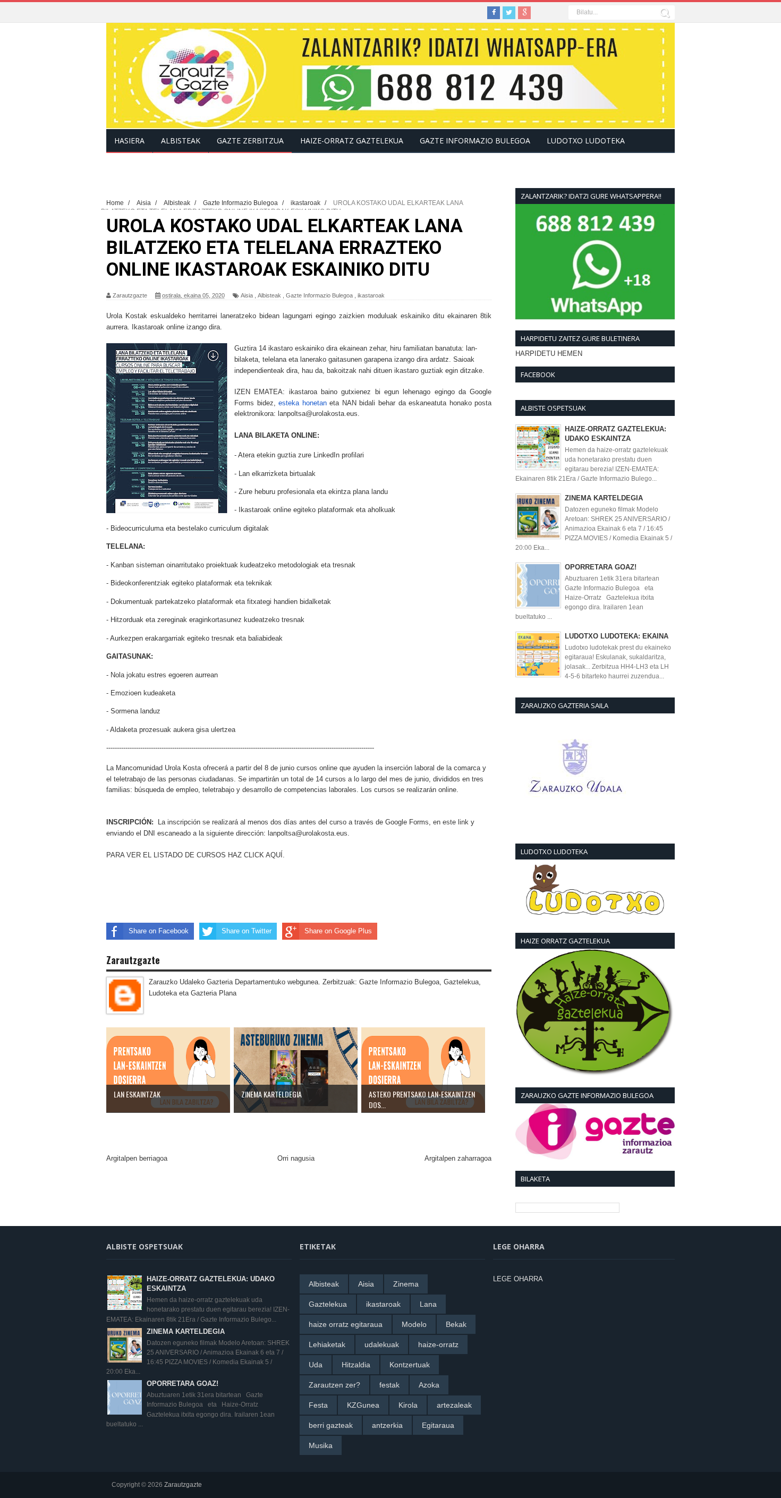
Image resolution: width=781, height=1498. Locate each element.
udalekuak (381, 1344)
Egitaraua (438, 1425)
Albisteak (269, 295)
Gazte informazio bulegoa (475, 140)
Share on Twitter (246, 931)
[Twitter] (509, 12)
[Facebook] (493, 12)
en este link (451, 822)
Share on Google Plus (338, 931)
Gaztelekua (328, 1304)
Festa (318, 1405)
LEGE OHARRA (518, 1279)
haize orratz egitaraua (346, 1324)
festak (389, 1385)
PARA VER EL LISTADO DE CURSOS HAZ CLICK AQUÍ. (195, 855)
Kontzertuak (409, 1364)
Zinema (406, 1284)
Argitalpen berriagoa (136, 1158)
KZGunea (363, 1405)
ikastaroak (371, 295)
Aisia (247, 295)
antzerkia (387, 1425)
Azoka (429, 1385)
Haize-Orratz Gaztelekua (351, 140)
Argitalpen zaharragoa (458, 1158)
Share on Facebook (159, 931)
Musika (321, 1445)
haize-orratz (438, 1344)
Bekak (456, 1324)
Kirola (408, 1405)
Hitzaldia (356, 1364)
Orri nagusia (296, 1158)
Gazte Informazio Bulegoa (319, 295)
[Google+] (524, 12)
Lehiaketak (327, 1344)
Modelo (414, 1324)
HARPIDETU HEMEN (548, 354)
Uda (315, 1364)
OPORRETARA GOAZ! (600, 567)
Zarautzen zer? (334, 1385)
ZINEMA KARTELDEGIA (604, 498)
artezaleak (454, 1405)
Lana (428, 1304)
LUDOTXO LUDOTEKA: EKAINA (616, 636)
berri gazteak (331, 1425)
